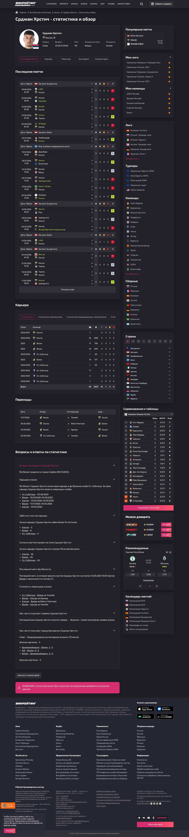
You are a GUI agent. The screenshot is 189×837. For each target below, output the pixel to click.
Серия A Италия (22, 731)
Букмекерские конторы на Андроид (111, 779)
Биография (84, 59)
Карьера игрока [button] (28, 479)
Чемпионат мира (136, 185)
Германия (133, 310)
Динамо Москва (134, 98)
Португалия (134, 305)
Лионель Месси (22, 763)
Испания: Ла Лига (138, 130)
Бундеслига (52, 84)
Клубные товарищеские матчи (56, 146)
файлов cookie (10, 825)
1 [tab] (144, 586)
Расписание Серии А (137, 609)
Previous (140, 586)
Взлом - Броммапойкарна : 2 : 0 (37, 654)
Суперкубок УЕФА (104, 746)
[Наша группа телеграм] (139, 818)
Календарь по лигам (138, 625)
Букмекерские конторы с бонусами (111, 775)
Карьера (48, 59)
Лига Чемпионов (103, 734)
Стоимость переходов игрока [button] (35, 586)
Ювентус (134, 241)
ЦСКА (133, 264)
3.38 (148, 574)
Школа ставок (124, 4)
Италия (132, 314)
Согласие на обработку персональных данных (153, 776)
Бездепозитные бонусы (66, 766)
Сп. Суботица (28, 494)
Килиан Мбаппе (22, 769)
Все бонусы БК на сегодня (67, 779)
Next (156, 586)
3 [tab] (149, 586)
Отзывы (111, 4)
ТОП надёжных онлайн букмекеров (111, 772)
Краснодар (135, 269)
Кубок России (102, 737)
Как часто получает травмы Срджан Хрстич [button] (43, 613)
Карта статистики (145, 766)
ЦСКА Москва (133, 94)
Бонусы (74, 4)
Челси (133, 231)
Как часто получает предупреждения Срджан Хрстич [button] (48, 630)
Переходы (66, 59)
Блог (103, 4)
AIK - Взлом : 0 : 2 (30, 650)
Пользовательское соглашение (108, 797)
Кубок (49, 132)
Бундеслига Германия (25, 740)
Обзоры (84, 4)
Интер (133, 236)
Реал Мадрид (136, 203)
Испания (134, 296)
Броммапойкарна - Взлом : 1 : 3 (37, 647)
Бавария (134, 222)
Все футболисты (22, 779)
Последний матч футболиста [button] (35, 569)
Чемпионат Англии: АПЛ (138, 67)
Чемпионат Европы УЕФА (141, 171)
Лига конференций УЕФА (107, 740)
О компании (142, 760)
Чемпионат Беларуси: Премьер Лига (143, 62)
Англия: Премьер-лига (139, 144)
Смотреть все (131, 159)
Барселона (135, 208)
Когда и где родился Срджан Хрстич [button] (39, 465)
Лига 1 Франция (22, 743)
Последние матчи (29, 59)
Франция (133, 291)
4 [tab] (152, 586)
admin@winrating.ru (81, 821)
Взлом (25, 497)
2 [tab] (147, 586)
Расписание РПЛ (136, 601)
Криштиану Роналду (24, 760)
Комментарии (101, 59)
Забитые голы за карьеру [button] (33, 515)
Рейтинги (64, 4)
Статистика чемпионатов (50, 317)
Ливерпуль (135, 217)
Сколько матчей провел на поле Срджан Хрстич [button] (45, 542)
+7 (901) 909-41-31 (72, 811)
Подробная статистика (148, 508)
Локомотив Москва (135, 103)
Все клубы (60, 749)
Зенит (129, 113)
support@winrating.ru (64, 818)
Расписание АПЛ (136, 605)
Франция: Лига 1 (136, 154)
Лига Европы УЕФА (138, 176)
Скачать (93, 4)
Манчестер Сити (138, 213)
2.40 (132, 574)
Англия (132, 300)
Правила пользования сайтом (150, 772)
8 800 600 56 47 (74, 813)
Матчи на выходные (138, 629)
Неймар (18, 766)
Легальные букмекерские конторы (111, 769)
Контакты (141, 763)
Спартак (134, 255)
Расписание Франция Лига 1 (141, 621)
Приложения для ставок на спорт (110, 760)
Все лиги (19, 749)
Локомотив (135, 260)
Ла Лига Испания (22, 737)
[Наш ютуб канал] (149, 818)
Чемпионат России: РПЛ (138, 81)
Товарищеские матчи (105, 743)
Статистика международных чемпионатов (86, 317)
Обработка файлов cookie (148, 769)
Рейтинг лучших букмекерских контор (113, 763)
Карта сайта (101, 806)
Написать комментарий (28, 675)
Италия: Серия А (136, 140)
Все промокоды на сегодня (67, 772)
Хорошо (9, 831)
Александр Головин (23, 772)
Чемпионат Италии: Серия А (140, 77)
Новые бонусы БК (63, 760)
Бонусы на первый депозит (68, 763)
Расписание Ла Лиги (137, 613)
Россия (132, 286)
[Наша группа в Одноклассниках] (153, 818)
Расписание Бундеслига (139, 617)
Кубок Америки (136, 190)
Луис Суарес (21, 775)
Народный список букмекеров (109, 766)
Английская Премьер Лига (26, 734)
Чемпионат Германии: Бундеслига (142, 72)
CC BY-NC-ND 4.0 (143, 803)
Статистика (51, 4)
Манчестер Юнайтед (139, 246)
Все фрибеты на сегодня (66, 775)
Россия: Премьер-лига (139, 135)
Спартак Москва (134, 108)
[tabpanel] (148, 566)
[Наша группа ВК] (144, 818)
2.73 (164, 574)
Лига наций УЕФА (137, 180)
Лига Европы (101, 731)
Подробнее (148, 580)
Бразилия (133, 319)
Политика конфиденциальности (108, 803)
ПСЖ (132, 227)
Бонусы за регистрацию (66, 769)
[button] (148, 348)
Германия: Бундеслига (139, 149)
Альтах (25, 500)
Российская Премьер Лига (27, 746)
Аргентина (134, 324)
